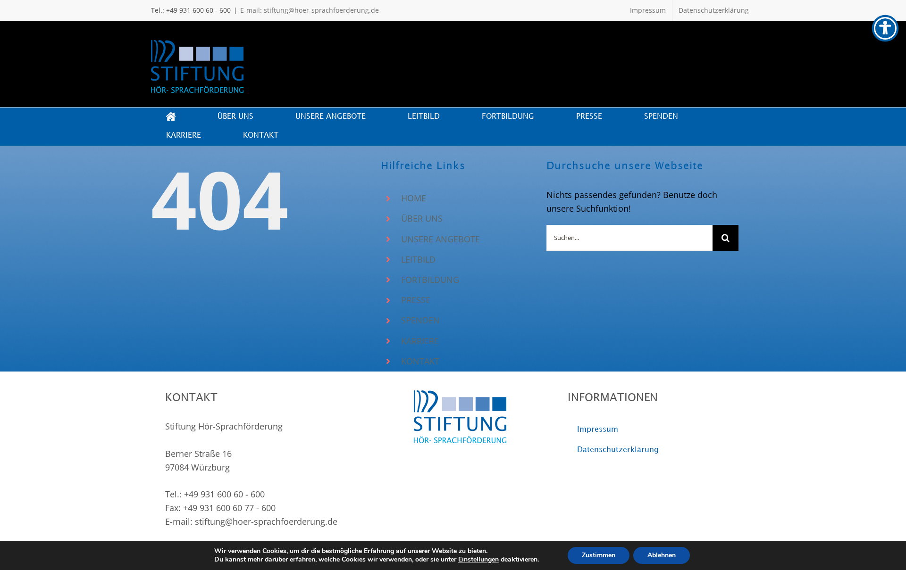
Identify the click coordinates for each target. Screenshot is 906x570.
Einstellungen (478, 559)
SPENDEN (420, 320)
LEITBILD (418, 259)
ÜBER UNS (422, 218)
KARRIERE (420, 341)
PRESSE (415, 300)
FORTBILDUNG (430, 279)
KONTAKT (420, 361)
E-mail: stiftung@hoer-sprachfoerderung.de (309, 10)
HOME (413, 198)
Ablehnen (661, 555)
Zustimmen (598, 555)
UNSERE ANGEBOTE (440, 239)
